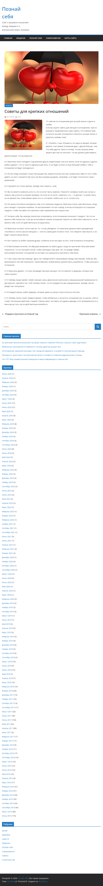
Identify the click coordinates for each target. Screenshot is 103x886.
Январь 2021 (7, 553)
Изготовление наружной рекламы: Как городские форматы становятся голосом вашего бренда (43, 351)
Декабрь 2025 (8, 390)
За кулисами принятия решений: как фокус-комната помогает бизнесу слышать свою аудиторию (44, 342)
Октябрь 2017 (8, 703)
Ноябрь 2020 (7, 561)
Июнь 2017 (7, 720)
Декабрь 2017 (8, 695)
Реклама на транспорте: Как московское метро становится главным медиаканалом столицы (42, 355)
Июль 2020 (6, 578)
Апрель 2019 (7, 628)
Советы (5, 855)
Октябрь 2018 (8, 653)
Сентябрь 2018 (8, 657)
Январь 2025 (7, 428)
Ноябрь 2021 (7, 524)
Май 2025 (6, 411)
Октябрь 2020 (8, 565)
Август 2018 (7, 661)
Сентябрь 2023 (8, 486)
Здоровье (6, 835)
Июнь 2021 (7, 540)
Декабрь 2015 (8, 795)
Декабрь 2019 (8, 603)
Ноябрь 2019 (7, 607)
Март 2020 (6, 595)
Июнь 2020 (7, 582)
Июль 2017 (6, 716)
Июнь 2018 (7, 670)
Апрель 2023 (7, 503)
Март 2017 (6, 732)
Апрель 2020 (7, 590)
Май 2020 (6, 586)
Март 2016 (6, 782)
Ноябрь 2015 (7, 799)
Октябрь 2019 (8, 611)
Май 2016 (6, 774)
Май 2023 (6, 499)
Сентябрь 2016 (8, 757)
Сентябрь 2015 (8, 807)
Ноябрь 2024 (7, 436)
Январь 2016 (7, 791)
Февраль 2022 (8, 520)
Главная (8, 38)
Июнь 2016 (7, 770)
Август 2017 (7, 711)
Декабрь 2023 (8, 478)
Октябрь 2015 (8, 803)
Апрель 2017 (7, 728)
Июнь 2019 (7, 620)
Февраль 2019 (8, 636)
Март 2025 (6, 420)
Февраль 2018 (8, 686)
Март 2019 (6, 632)
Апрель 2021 (7, 545)
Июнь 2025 (7, 407)
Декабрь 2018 (8, 645)
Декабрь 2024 (8, 432)
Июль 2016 (6, 766)
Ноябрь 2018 (7, 649)
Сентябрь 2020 (8, 570)
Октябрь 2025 (8, 395)
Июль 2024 (6, 449)
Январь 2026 (7, 386)
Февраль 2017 (8, 736)
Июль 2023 (6, 490)
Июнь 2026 (7, 374)
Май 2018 (6, 674)
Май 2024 (6, 457)
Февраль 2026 (8, 382)
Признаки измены (88, 314)
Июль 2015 (6, 816)
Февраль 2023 (8, 511)
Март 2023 (6, 507)
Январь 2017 (7, 741)
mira (19, 117)
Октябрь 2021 (8, 528)
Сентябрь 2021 (8, 532)
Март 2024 (6, 465)
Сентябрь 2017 (8, 707)
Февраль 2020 (8, 599)
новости (5, 839)
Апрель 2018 (7, 678)
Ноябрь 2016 (7, 749)
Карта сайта (70, 38)
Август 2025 (7, 399)
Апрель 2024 (7, 461)
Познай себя (35, 38)
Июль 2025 (6, 403)
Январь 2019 (7, 641)
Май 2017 (6, 724)
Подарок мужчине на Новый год (21, 314)
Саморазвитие (53, 38)
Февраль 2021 (8, 549)
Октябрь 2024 (8, 440)
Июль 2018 (6, 666)
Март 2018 (6, 682)
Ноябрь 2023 (7, 482)
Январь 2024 (7, 474)
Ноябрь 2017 (7, 699)
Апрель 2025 (7, 415)
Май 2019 (6, 624)
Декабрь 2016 (8, 745)
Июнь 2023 (7, 495)
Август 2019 (7, 616)
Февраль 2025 (8, 424)
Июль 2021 (6, 536)
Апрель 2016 (7, 778)
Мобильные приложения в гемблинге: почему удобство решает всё (31, 347)
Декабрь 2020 (8, 557)
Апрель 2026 (7, 378)
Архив (4, 830)
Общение (20, 38)
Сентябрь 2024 (8, 445)
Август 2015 (7, 811)
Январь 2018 (7, 691)
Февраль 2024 (8, 470)
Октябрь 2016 (8, 753)
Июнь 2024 (7, 453)
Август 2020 (7, 574)
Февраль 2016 (8, 786)
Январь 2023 (7, 515)
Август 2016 (7, 761)
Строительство (8, 860)
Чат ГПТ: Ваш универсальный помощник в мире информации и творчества (35, 359)
